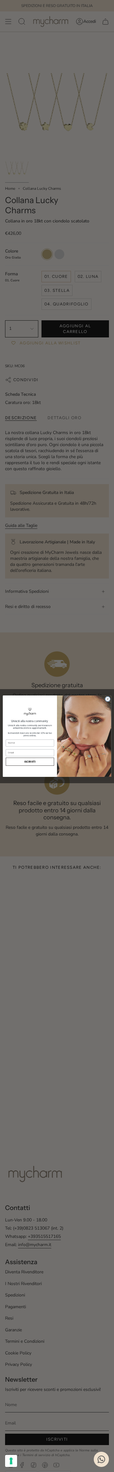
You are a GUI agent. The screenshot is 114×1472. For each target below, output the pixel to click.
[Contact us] (101, 1459)
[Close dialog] (107, 698)
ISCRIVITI (30, 761)
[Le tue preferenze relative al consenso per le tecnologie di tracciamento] (11, 1461)
